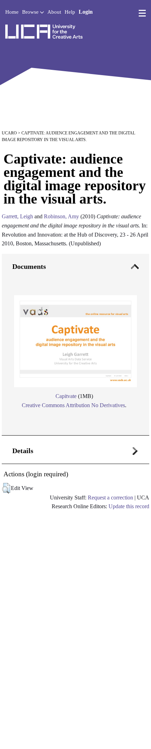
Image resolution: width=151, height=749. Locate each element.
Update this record (129, 506)
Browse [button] (31, 12)
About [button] (54, 12)
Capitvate (66, 396)
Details (22, 451)
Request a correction (110, 498)
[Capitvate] (75, 339)
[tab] (75, 345)
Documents (29, 266)
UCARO (9, 133)
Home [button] (12, 12)
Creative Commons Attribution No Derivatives (73, 405)
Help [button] (70, 12)
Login (86, 12)
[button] (6, 488)
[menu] (142, 13)
